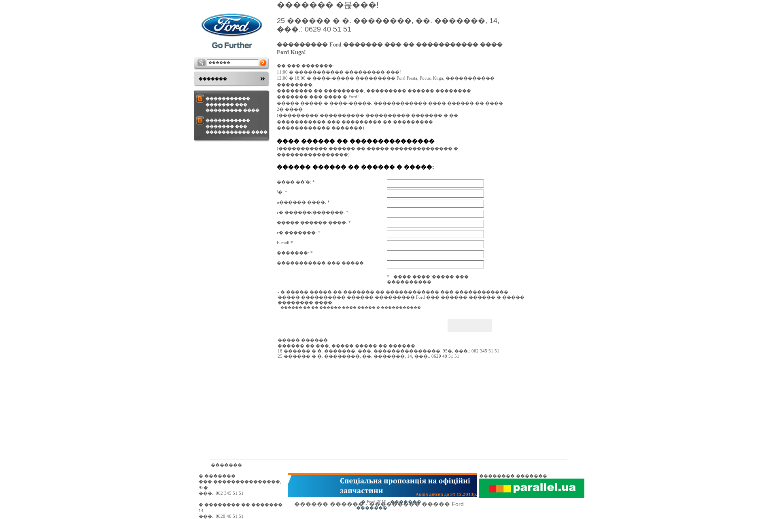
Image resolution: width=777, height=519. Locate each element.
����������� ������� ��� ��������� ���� (232, 104)
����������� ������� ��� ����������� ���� (236, 126)
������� (213, 79)
